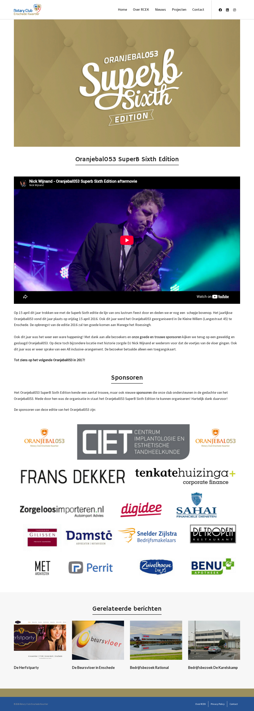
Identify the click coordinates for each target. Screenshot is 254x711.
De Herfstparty (26, 667)
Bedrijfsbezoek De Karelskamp (213, 667)
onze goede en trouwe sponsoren (156, 337)
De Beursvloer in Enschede (93, 667)
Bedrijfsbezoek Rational (149, 667)
